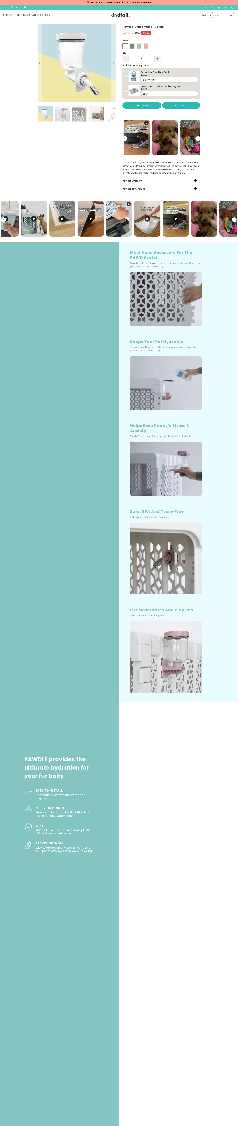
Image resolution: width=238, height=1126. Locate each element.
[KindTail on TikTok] (20, 7)
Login (223, 7)
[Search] (231, 15)
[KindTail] (120, 15)
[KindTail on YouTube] (25, 7)
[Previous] (40, 63)
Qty (124, 53)
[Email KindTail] (3, 7)
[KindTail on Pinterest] (16, 7)
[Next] (113, 63)
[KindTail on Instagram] (12, 7)
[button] (9, 15)
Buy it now (181, 105)
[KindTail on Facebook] (7, 7)
